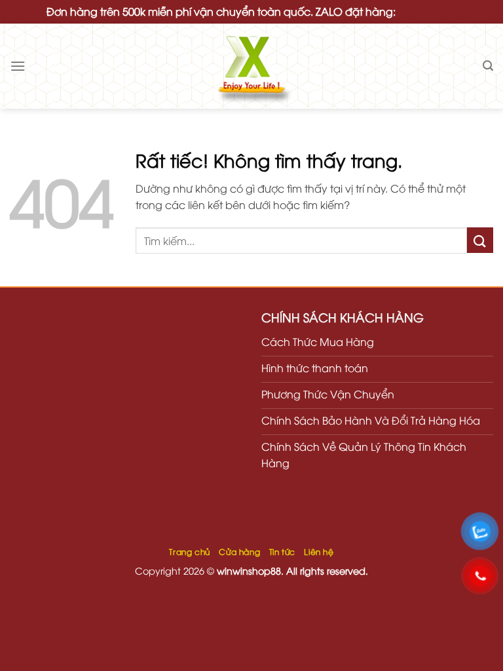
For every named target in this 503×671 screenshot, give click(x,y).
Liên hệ (318, 551)
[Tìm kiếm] (488, 66)
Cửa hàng (239, 551)
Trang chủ (189, 551)
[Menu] (18, 66)
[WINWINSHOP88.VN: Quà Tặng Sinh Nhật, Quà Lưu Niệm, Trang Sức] (251, 66)
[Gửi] (480, 240)
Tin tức (282, 551)
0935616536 (427, 11)
